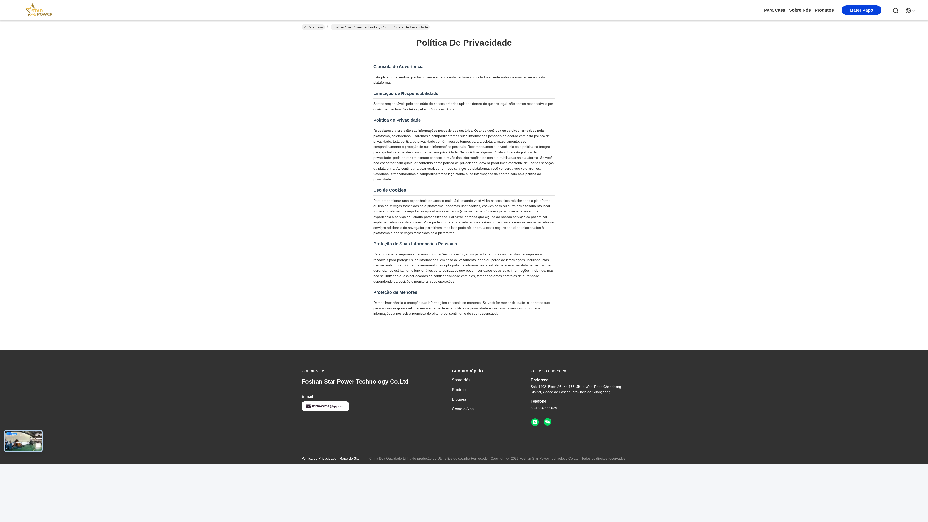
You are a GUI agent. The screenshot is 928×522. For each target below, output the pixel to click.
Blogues (459, 399)
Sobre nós (800, 10)
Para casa (774, 10)
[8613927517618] (535, 422)
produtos (824, 10)
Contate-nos (463, 409)
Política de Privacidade (319, 458)
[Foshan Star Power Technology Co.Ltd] (38, 10)
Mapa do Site (349, 458)
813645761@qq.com (328, 406)
